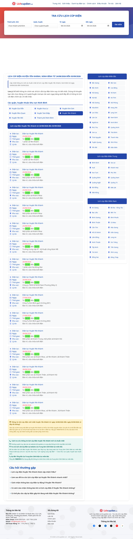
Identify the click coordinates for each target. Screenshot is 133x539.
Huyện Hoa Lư (42, 108)
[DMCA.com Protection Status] (12, 526)
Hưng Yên (114, 108)
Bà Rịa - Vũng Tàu (117, 208)
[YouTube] (117, 526)
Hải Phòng (114, 103)
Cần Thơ (95, 227)
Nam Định (114, 117)
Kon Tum (95, 173)
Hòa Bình (95, 108)
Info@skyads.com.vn (18, 521)
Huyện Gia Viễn (18, 108)
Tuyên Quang (96, 142)
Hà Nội (94, 98)
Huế (93, 168)
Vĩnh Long (114, 252)
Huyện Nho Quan (18, 113)
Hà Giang (95, 93)
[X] (100, 526)
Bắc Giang (95, 83)
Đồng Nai (95, 257)
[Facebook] (94, 526)
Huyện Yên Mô (17, 118)
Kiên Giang (114, 232)
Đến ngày (89, 22)
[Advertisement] (66, 55)
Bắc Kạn (113, 83)
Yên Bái (94, 147)
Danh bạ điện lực (78, 3)
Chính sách (91, 3)
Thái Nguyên (96, 137)
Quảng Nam (115, 178)
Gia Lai (113, 163)
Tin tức (111, 3)
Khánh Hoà (114, 168)
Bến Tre (113, 212)
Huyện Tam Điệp (43, 113)
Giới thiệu (66, 3)
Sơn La (94, 132)
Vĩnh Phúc (114, 142)
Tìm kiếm (118, 24)
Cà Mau (113, 222)
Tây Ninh (95, 247)
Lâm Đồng (95, 237)
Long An (113, 237)
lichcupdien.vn (40, 444)
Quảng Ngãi (96, 183)
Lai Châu (95, 113)
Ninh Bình (114, 122)
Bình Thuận (96, 222)
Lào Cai (94, 117)
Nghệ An (95, 122)
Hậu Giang (114, 227)
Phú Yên (113, 173)
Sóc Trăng (114, 242)
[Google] (123, 526)
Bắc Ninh (95, 88)
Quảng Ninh (115, 127)
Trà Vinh (95, 252)
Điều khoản (102, 3)
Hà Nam (113, 93)
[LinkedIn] (105, 526)
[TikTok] (111, 526)
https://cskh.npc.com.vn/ (17, 452)
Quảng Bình (96, 178)
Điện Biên (114, 147)
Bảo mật (51, 524)
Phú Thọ (95, 127)
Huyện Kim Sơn (68, 108)
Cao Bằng (114, 88)
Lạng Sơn (114, 113)
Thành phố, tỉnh (13, 22)
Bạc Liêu (95, 212)
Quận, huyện (38, 22)
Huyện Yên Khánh (69, 113)
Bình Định (95, 163)
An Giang (95, 208)
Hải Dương (96, 103)
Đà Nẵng (95, 187)
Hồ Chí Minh (96, 232)
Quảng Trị (114, 183)
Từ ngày (62, 22)
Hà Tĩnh (113, 98)
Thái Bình (114, 132)
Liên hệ (118, 3)
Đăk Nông (95, 192)
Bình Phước (115, 217)
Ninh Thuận (96, 242)
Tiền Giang (114, 247)
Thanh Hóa (114, 137)
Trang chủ (57, 3)
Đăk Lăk (113, 188)
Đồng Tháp (114, 257)
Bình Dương (96, 217)
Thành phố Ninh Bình (45, 118)
